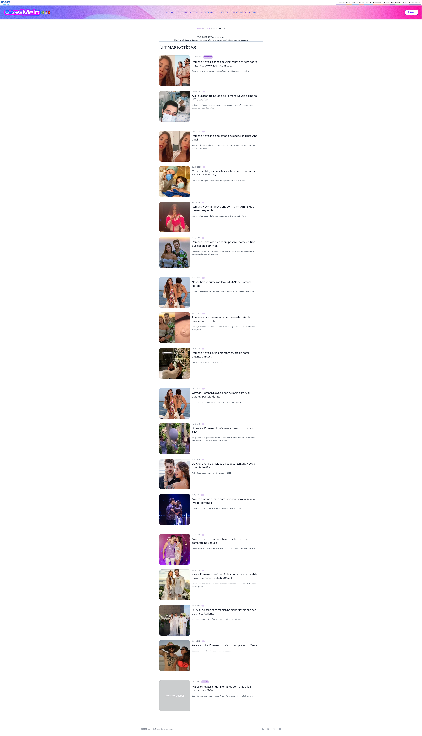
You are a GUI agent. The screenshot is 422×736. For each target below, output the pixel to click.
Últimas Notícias (415, 3)
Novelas (194, 12)
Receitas (387, 3)
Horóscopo (224, 12)
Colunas (405, 3)
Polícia (361, 3)
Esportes (398, 3)
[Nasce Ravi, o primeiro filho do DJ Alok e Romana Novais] (203, 278)
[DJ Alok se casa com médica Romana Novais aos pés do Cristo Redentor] (202, 605)
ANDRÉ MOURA (239, 12)
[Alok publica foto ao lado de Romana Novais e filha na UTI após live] (204, 91)
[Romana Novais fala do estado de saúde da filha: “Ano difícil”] (203, 131)
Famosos (169, 12)
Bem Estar (368, 3)
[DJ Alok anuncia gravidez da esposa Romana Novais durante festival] (203, 459)
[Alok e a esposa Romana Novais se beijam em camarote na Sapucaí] (203, 535)
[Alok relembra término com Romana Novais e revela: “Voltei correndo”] (202, 495)
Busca (207, 28)
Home (200, 28)
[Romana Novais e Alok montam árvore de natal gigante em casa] (203, 348)
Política (348, 3)
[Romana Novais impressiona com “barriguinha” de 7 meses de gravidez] (203, 202)
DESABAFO (208, 57)
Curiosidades (377, 3)
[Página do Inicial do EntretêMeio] (22, 12)
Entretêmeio (341, 3)
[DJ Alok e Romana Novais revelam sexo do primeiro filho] (203, 424)
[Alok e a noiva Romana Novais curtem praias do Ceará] (203, 641)
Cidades (355, 3)
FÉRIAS (205, 682)
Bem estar (182, 12)
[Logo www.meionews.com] (5, 3)
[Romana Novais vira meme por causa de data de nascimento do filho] (203, 313)
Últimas (253, 12)
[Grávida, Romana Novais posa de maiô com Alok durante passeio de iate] (203, 388)
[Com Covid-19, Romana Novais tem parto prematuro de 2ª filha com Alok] (204, 167)
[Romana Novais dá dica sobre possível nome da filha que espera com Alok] (203, 238)
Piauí (392, 3)
